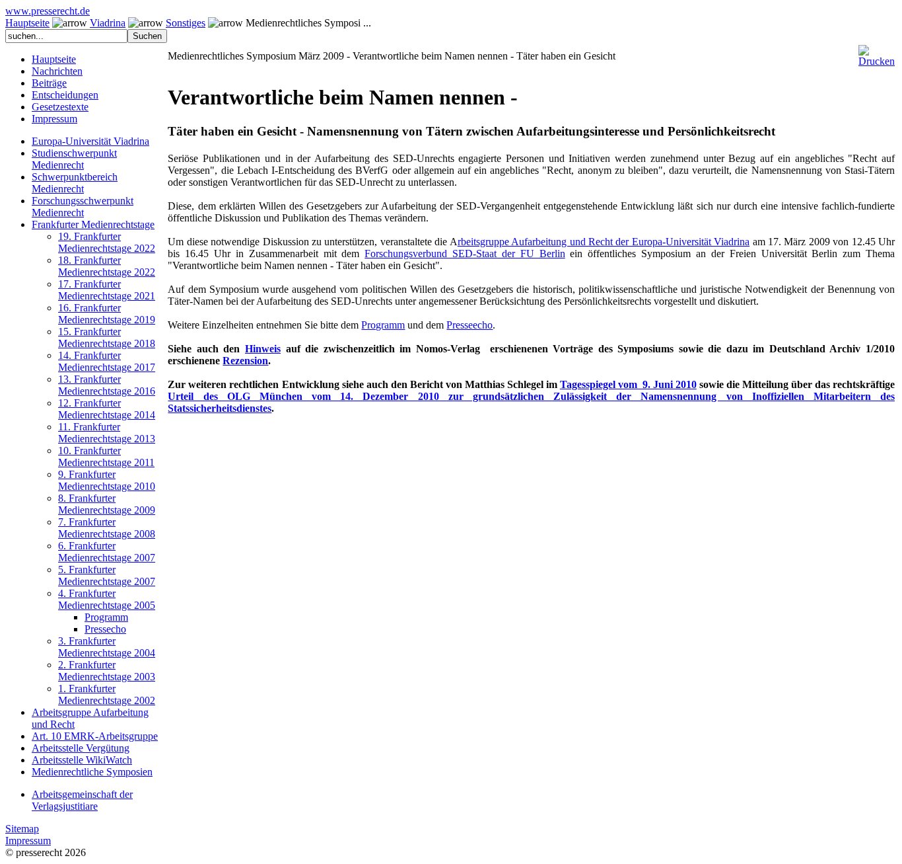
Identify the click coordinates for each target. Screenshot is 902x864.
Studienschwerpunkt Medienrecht (74, 159)
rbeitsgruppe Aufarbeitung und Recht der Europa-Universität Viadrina (603, 241)
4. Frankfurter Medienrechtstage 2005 (106, 599)
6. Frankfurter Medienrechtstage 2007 (106, 551)
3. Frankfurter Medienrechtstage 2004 (106, 646)
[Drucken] (876, 50)
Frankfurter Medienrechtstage (93, 224)
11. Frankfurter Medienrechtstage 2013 (106, 432)
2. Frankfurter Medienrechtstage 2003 (106, 670)
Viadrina (107, 22)
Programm (106, 617)
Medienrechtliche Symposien (92, 771)
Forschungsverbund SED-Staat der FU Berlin (464, 253)
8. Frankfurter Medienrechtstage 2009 (106, 504)
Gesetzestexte (60, 106)
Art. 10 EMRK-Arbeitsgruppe (95, 736)
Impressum (54, 118)
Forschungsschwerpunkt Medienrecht (82, 206)
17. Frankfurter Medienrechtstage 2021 (106, 289)
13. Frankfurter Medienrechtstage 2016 (106, 385)
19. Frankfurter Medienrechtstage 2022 (106, 242)
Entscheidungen (65, 94)
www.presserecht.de (47, 11)
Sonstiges (185, 22)
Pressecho (105, 629)
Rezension (245, 360)
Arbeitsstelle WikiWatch (82, 760)
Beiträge (49, 83)
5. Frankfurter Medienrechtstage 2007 (106, 575)
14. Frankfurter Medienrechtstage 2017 (106, 361)
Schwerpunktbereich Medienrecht (75, 182)
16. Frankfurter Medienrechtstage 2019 (106, 313)
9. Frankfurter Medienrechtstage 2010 (106, 480)
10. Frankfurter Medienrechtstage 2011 (106, 456)
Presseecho (469, 325)
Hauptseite (27, 22)
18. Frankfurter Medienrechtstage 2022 (106, 266)
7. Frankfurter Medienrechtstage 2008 (106, 527)
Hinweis (263, 348)
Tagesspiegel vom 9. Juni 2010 (628, 384)
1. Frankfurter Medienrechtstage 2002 (106, 694)
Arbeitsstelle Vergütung (80, 748)
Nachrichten (57, 71)
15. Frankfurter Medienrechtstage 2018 (106, 337)
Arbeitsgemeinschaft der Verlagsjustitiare (82, 800)
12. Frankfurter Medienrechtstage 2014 (106, 408)
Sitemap (22, 828)
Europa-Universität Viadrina (90, 141)
